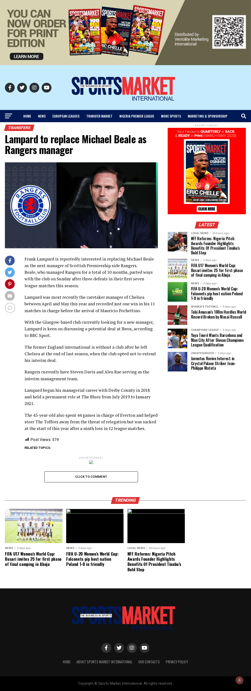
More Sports (171, 116)
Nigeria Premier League (136, 116)
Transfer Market (99, 116)
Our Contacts (149, 661)
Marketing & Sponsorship (207, 116)
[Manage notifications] (239, 680)
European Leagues (65, 116)
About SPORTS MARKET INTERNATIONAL (104, 661)
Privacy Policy (177, 661)
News (42, 116)
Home (27, 116)
